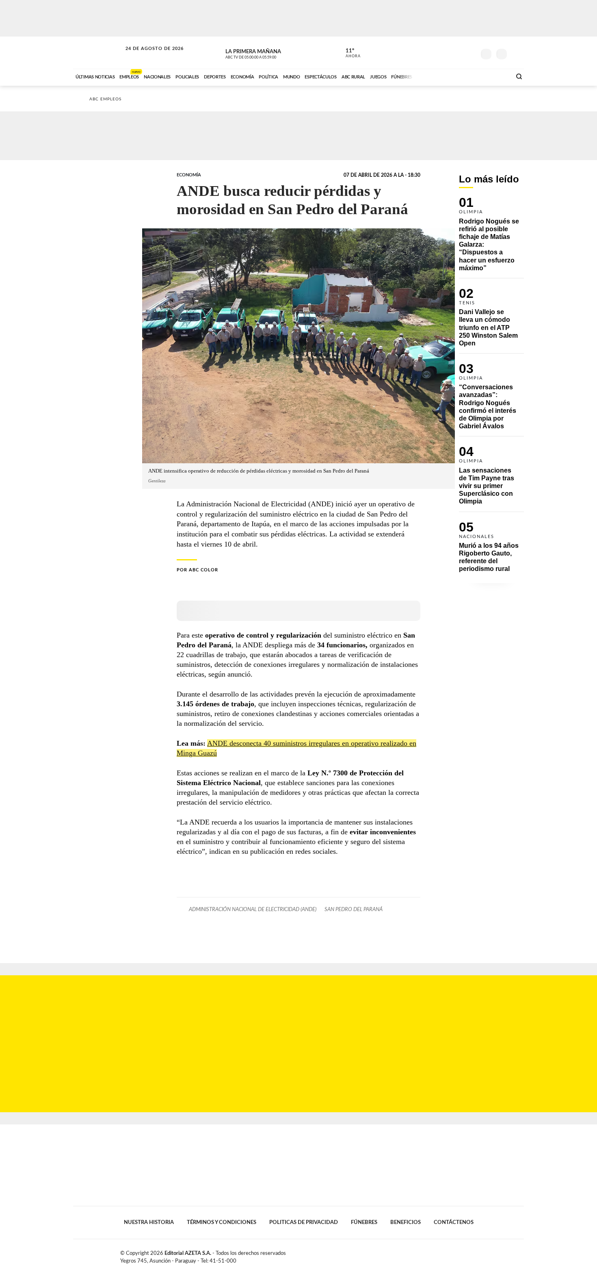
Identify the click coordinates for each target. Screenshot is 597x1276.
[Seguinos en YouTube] (457, 52)
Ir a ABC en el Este (147, 56)
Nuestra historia (149, 1222)
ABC (98, 52)
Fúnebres (364, 1222)
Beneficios (405, 1222)
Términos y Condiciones (221, 1222)
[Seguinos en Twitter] (445, 52)
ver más (348, 53)
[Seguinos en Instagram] (469, 52)
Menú (517, 53)
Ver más (491, 237)
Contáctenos (454, 1222)
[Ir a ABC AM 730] (462, 76)
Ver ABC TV (266, 53)
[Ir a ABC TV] (440, 76)
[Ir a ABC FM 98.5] (494, 76)
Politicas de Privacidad (303, 1222)
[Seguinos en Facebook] (433, 52)
